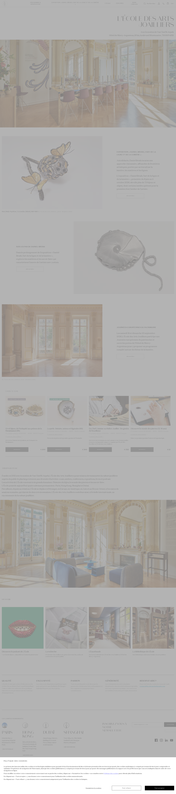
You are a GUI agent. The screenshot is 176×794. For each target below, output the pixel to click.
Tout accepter (160, 788)
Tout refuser (126, 788)
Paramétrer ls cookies (93, 788)
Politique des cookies (111, 773)
